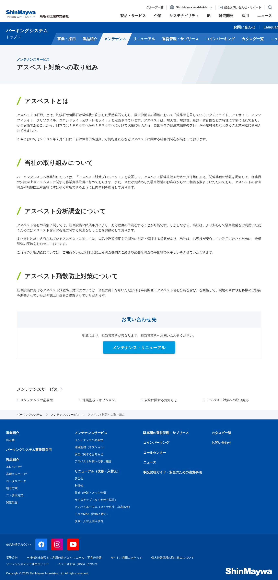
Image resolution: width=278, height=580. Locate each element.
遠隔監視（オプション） (100, 400)
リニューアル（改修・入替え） (97, 471)
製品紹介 (12, 459)
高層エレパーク (16, 474)
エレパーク (14, 466)
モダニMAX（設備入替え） (92, 514)
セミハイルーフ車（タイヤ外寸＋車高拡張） (103, 506)
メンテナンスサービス (37, 389)
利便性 (79, 485)
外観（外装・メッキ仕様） (92, 492)
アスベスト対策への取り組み (228, 400)
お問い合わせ (221, 442)
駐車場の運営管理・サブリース (166, 432)
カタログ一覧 (221, 432)
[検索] (268, 6)
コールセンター (154, 452)
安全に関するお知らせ (160, 400)
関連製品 (12, 502)
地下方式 (12, 488)
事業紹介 (12, 432)
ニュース (149, 462)
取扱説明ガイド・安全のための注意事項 (172, 472)
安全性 (79, 478)
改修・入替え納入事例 (89, 521)
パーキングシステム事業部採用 (29, 449)
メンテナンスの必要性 (36, 400)
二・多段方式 (14, 495)
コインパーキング (156, 442)
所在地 (10, 440)
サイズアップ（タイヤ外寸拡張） (96, 499)
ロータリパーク (16, 481)
